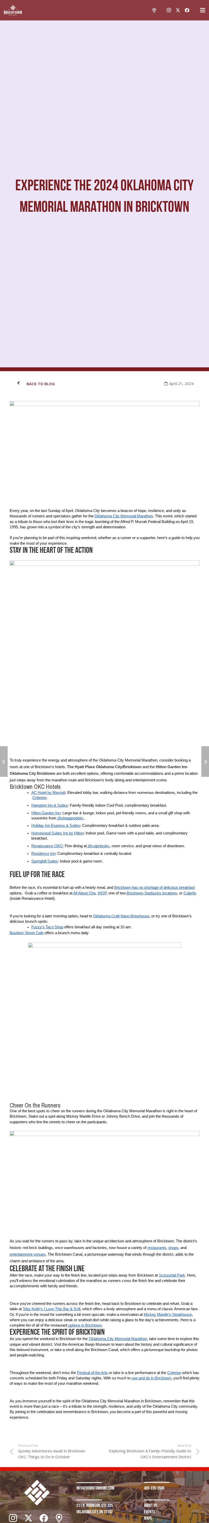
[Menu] (202, 10)
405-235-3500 (154, 1488)
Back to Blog (41, 383)
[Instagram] (168, 10)
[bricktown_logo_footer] (37, 1492)
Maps (148, 1518)
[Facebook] (187, 10)
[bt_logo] (13, 10)
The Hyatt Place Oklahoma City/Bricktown (104, 767)
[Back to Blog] (21, 383)
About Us (150, 1505)
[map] (154, 10)
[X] (177, 10)
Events (149, 1511)
